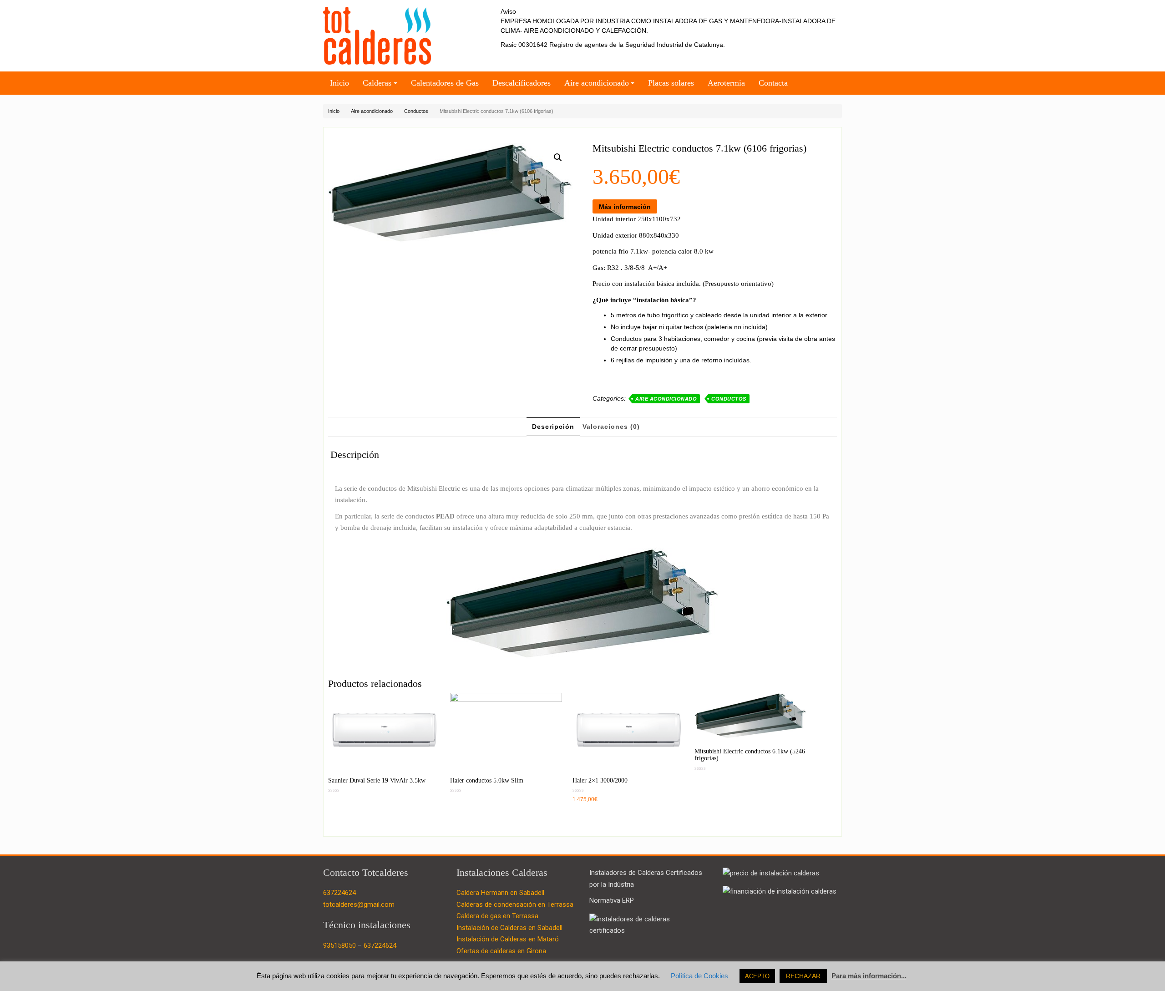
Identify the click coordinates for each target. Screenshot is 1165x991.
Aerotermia (726, 82)
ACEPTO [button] (757, 976)
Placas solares (671, 82)
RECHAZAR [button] (803, 976)
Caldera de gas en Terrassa (497, 916)
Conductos (416, 111)
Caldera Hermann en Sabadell (500, 893)
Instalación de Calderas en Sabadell (509, 928)
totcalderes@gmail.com (359, 904)
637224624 (339, 893)
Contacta (773, 82)
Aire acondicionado (596, 82)
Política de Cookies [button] (699, 976)
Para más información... (869, 976)
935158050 (339, 945)
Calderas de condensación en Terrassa (514, 904)
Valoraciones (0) (611, 426)
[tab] (553, 426)
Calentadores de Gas (445, 82)
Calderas (377, 82)
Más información (625, 206)
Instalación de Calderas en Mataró (507, 939)
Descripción (553, 426)
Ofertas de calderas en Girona (501, 951)
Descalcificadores (521, 82)
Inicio (339, 82)
